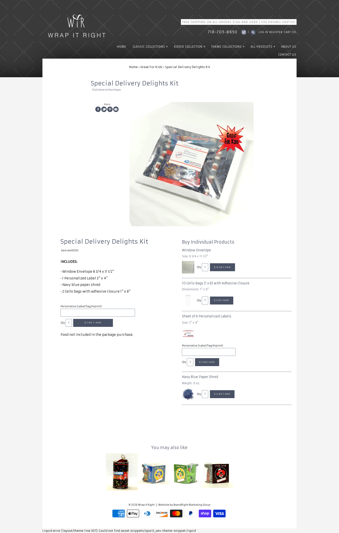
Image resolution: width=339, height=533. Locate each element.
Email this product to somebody (116, 109)
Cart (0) (290, 32)
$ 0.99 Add (222, 267)
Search (253, 32)
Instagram (243, 32)
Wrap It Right (146, 504)
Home (133, 67)
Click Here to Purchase (106, 89)
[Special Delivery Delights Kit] (192, 164)
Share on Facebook (98, 109)
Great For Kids (151, 67)
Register (276, 32)
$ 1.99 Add (93, 322)
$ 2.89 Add (222, 394)
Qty (63, 322)
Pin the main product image (110, 109)
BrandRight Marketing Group (191, 504)
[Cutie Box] (154, 472)
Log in (263, 32)
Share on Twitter (104, 109)
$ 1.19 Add (221, 300)
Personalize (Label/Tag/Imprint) (81, 306)
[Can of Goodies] (122, 471)
